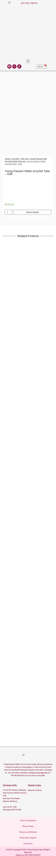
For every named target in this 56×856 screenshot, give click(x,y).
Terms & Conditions (28, 820)
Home (7, 159)
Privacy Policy (28, 826)
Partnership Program (26, 770)
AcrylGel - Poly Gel (20, 159)
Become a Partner (35, 790)
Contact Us (28, 843)
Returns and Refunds (28, 832)
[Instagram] (14, 66)
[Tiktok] (19, 66)
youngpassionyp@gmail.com (39, 773)
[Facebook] (9, 66)
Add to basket (32, 212)
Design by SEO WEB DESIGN (28, 855)
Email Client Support (28, 838)
